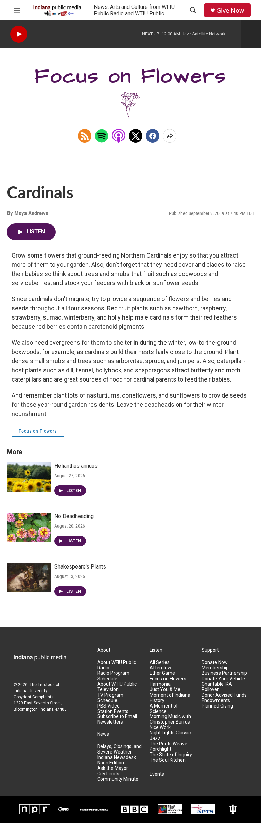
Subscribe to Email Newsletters (117, 719)
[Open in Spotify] (101, 136)
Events (157, 774)
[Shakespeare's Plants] (29, 577)
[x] (135, 136)
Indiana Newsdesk (116, 757)
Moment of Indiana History (170, 698)
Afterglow (160, 667)
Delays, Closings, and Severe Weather (119, 749)
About (103, 650)
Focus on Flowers (38, 431)
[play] (18, 34)
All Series (160, 662)
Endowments (216, 700)
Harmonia (160, 684)
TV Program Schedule (110, 698)
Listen (156, 650)
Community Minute (117, 779)
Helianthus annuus (76, 466)
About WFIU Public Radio (116, 665)
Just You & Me (165, 689)
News (103, 734)
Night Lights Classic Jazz (170, 735)
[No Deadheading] (29, 527)
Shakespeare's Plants (80, 566)
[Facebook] (152, 136)
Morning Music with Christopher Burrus (170, 719)
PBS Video (108, 706)
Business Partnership (224, 673)
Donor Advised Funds (224, 695)
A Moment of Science (164, 708)
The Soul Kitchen (168, 760)
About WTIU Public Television (117, 687)
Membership (215, 667)
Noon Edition (110, 762)
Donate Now (215, 662)
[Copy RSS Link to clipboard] (84, 136)
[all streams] (251, 34)
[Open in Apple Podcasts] (118, 136)
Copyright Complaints (34, 697)
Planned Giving (217, 706)
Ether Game (162, 673)
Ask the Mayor (112, 768)
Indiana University (30, 690)
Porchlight (160, 749)
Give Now (230, 10)
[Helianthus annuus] (29, 477)
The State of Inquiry (171, 754)
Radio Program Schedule (113, 676)
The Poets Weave (168, 743)
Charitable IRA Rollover (217, 687)
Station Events (112, 711)
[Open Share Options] (169, 136)
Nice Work (160, 727)
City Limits (108, 773)
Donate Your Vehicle (223, 678)
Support (210, 650)
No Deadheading (74, 516)
